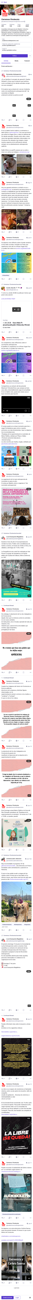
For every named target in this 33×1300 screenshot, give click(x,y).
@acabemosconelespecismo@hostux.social (12, 21)
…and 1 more (4, 927)
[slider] (16, 408)
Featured (27, 61)
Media (16, 61)
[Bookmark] (23, 120)
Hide (28, 99)
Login (17, 1297)
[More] (30, 120)
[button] (16, 404)
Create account (7, 1297)
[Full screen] (29, 410)
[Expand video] (25, 410)
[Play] (3, 410)
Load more (16, 1288)
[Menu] (30, 55)
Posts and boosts (6, 66)
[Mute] (7, 410)
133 (11, 26)
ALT (14, 105)
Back (5, 2)
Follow (15, 56)
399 (2, 26)
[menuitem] (16, 404)
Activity (6, 61)
